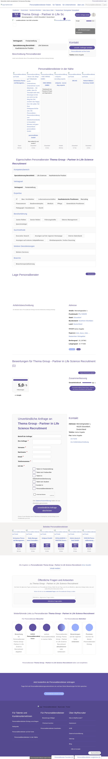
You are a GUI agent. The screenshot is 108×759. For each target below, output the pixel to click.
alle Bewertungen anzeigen (83, 31)
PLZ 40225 (82, 314)
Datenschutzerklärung (43, 501)
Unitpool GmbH (47, 538)
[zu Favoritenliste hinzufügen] (14, 21)
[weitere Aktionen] (93, 15)
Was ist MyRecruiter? (75, 718)
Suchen (106, 5)
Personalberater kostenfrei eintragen (54, 693)
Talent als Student (42, 482)
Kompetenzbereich (21, 170)
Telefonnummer (24, 461)
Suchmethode (19, 230)
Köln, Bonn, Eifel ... (83, 333)
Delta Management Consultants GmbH (33, 539)
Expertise (18, 193)
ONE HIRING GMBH (47, 84)
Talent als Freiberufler (44, 472)
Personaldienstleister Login (99, 1)
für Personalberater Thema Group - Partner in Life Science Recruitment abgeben (18, 643)
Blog (70, 744)
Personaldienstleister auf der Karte (23, 731)
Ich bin (20, 466)
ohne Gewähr (86, 565)
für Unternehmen (69, 5)
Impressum (72, 723)
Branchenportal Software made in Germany (41, 757)
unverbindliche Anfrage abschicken (47, 509)
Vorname (21, 447)
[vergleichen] (14, 24)
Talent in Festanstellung (44, 469)
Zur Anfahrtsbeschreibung (80, 442)
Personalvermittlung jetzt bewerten (83, 388)
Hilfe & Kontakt (75, 749)
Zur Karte (74, 439)
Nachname (22, 452)
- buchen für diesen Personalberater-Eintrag (89, 639)
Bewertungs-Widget (48, 718)
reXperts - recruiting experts (60, 84)
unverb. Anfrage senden (83, 15)
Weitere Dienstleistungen (24, 246)
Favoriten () (64, 757)
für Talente (57, 5)
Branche (17, 258)
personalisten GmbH (33, 136)
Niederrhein (73, 336)
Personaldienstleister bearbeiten (51, 728)
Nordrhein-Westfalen (86, 321)
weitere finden (33, 636)
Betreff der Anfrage (25, 436)
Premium (92, 70)
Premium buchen (48, 723)
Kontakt (78, 349)
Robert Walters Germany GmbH (88, 82)
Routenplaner (91, 274)
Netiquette (15, 726)
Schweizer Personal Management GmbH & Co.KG (19, 82)
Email (20, 457)
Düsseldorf (77, 317)
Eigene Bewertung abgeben (87, 373)
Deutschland (77, 324)
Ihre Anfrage (22, 441)
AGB (70, 728)
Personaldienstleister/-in (44, 488)
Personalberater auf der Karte (80, 51)
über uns (80, 5)
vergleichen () (88, 757)
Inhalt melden (55, 568)
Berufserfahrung (20, 214)
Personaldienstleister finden (40, 5)
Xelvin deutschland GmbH (75, 539)
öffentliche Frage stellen (55, 601)
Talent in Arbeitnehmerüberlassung (42, 477)
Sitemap (71, 738)
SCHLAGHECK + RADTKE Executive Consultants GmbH (61, 539)
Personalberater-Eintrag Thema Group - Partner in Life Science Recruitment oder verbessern (62, 643)
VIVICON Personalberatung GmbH (89, 539)
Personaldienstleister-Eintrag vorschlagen (25, 721)
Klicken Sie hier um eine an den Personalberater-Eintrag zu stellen (54, 591)
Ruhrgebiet (81, 336)
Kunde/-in (39, 485)
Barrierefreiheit (95, 753)
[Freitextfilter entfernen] (103, 5)
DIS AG (74, 80)
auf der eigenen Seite (75, 638)
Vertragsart (18, 181)
